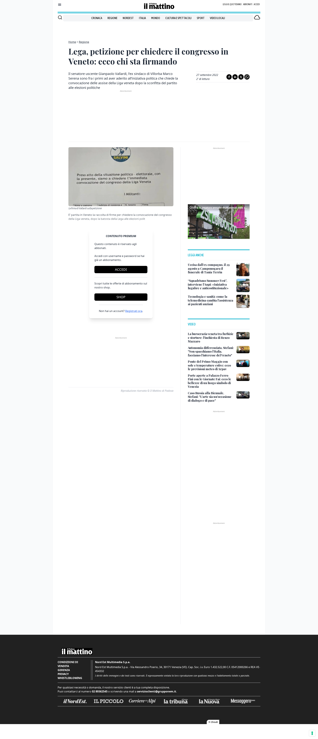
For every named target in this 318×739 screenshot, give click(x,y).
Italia (142, 18)
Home (72, 42)
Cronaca (96, 18)
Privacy (63, 674)
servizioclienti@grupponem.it (156, 691)
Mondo (155, 18)
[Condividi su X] (241, 77)
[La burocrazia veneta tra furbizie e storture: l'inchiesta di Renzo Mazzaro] (243, 335)
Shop (120, 297)
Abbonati (247, 4)
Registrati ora (133, 311)
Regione (112, 18)
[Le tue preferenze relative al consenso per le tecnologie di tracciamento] (312, 733)
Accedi (257, 4)
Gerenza (64, 670)
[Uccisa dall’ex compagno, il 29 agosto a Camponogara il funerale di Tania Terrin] (243, 269)
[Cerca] (60, 17)
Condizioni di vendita (68, 664)
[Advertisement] (159, 28)
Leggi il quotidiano (232, 4)
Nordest (128, 18)
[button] (219, 221)
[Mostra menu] (60, 5)
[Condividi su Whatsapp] (247, 77)
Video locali (217, 18)
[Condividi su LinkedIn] (235, 77)
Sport (201, 18)
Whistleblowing (70, 678)
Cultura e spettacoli (178, 18)
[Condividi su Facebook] (229, 77)
